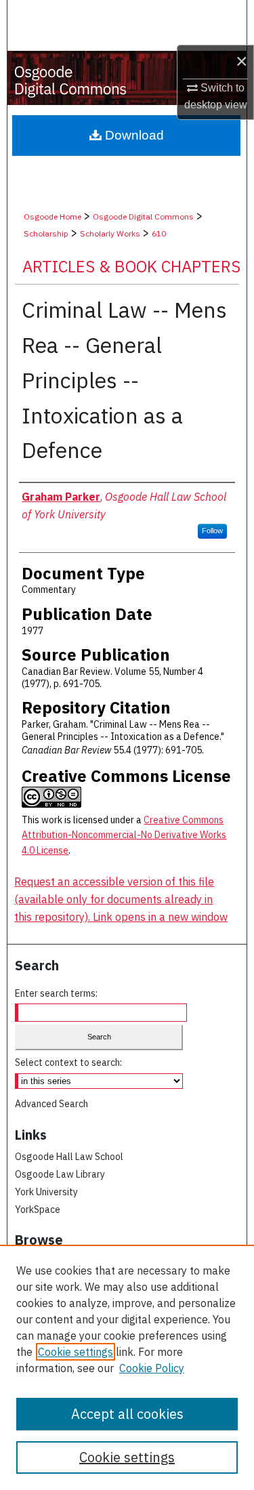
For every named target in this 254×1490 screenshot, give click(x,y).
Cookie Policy (151, 1368)
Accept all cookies (127, 1414)
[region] (127, 1367)
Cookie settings (75, 1352)
